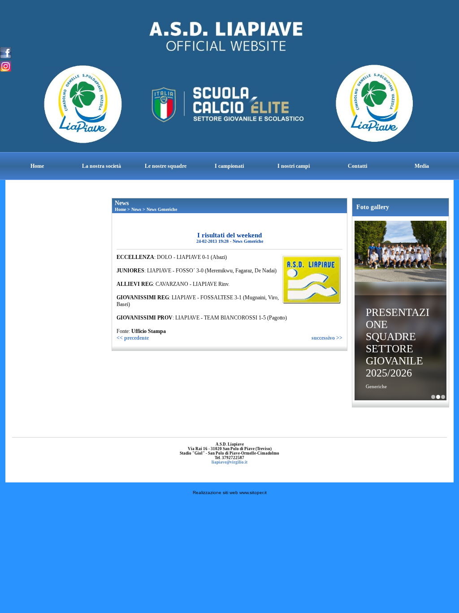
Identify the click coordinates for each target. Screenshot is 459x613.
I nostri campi (293, 166)
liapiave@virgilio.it (229, 462)
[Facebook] (5, 52)
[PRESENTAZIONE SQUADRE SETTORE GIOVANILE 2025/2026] (400, 253)
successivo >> (327, 338)
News (136, 209)
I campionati (229, 166)
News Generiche (162, 209)
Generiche (376, 386)
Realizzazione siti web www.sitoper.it (230, 492)
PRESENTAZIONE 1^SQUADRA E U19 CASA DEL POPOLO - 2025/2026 (433, 397)
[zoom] (311, 304)
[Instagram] (5, 65)
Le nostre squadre (165, 166)
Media (422, 166)
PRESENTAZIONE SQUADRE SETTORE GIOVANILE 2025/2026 (397, 342)
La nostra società (101, 166)
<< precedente (133, 338)
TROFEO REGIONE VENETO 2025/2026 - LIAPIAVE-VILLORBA (443, 397)
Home (37, 166)
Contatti (357, 166)
